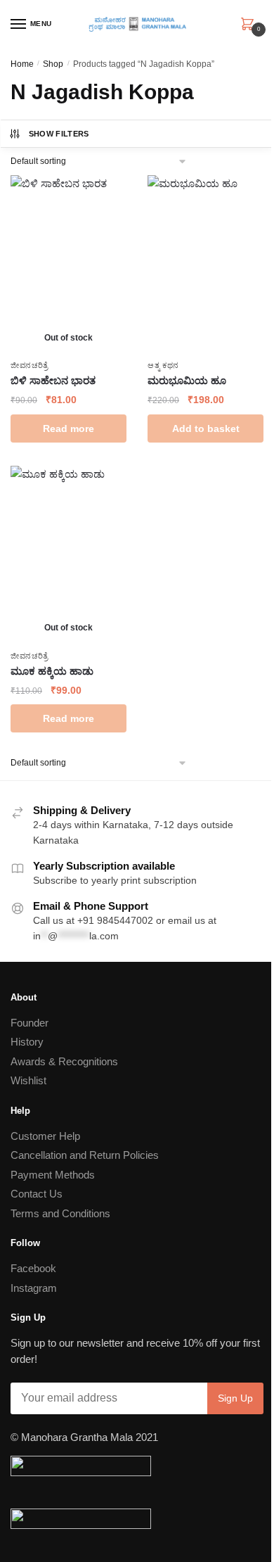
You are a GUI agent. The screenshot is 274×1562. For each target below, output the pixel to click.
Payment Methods (53, 1175)
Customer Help (45, 1136)
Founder (29, 1023)
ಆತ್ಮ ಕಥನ (163, 365)
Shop (53, 64)
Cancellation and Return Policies (85, 1155)
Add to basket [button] (206, 428)
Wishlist (28, 1080)
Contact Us (37, 1194)
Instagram (34, 1288)
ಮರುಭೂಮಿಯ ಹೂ (187, 380)
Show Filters (59, 133)
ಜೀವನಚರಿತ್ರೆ (29, 365)
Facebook (33, 1268)
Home (22, 64)
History (27, 1042)
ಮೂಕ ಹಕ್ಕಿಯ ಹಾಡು (52, 671)
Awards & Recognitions (64, 1061)
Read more (68, 428)
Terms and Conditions (60, 1213)
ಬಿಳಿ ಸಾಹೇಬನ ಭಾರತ (53, 380)
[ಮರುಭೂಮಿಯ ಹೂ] (205, 263)
